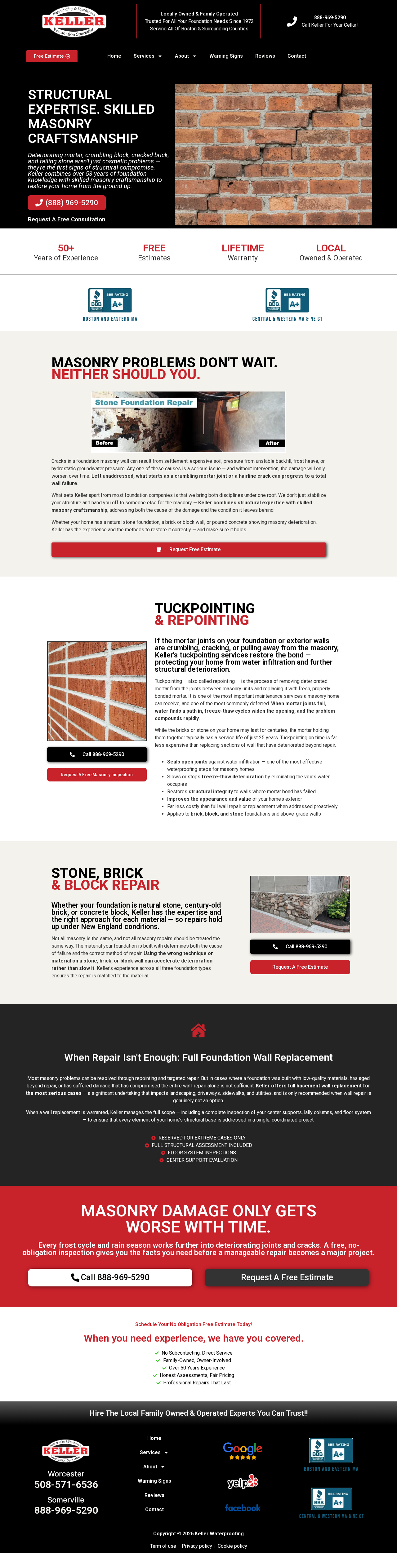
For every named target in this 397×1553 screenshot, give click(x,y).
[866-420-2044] (292, 21)
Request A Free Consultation (66, 219)
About (182, 56)
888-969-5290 (330, 17)
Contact (297, 56)
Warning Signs (226, 56)
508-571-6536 (66, 1484)
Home (114, 56)
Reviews (265, 56)
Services (144, 56)
